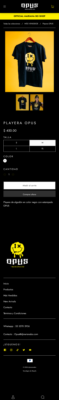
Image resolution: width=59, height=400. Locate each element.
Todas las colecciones (11, 23)
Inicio (6, 283)
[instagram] (11, 350)
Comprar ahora (29, 194)
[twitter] (24, 350)
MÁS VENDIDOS (31, 23)
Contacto (7, 307)
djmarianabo (32, 367)
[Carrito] (52, 6)
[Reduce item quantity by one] (5, 175)
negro (5, 160)
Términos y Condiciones (14, 313)
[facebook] (5, 350)
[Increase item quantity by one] (13, 175)
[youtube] (30, 350)
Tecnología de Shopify (29, 371)
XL (43, 148)
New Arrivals (9, 301)
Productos (8, 289)
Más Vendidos (10, 295)
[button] (10, 62)
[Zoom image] (29, 62)
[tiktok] (17, 350)
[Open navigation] (6, 6)
